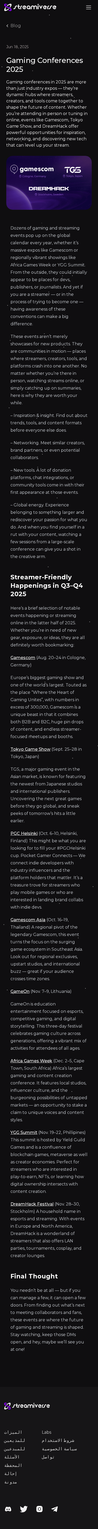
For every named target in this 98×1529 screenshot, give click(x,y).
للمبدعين (14, 1448)
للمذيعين (14, 1440)
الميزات (13, 1432)
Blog (15, 25)
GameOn (20, 991)
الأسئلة (12, 1457)
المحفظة (13, 1465)
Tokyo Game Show (30, 749)
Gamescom (22, 657)
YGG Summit (23, 1132)
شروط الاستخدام (58, 1440)
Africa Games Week (31, 1060)
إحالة (10, 1473)
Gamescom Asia (27, 919)
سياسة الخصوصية (59, 1448)
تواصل (48, 1457)
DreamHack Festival (32, 1204)
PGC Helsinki (24, 833)
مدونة (10, 1482)
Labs (46, 1432)
